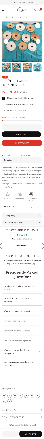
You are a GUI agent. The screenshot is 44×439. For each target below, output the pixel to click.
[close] (42, 2)
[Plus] (39, 126)
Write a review (22, 246)
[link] (27, 156)
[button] (38, 41)
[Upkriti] (22, 10)
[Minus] (5, 126)
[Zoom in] (37, 25)
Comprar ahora (22, 143)
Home (4, 18)
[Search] (35, 9)
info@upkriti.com (8, 389)
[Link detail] (4, 396)
